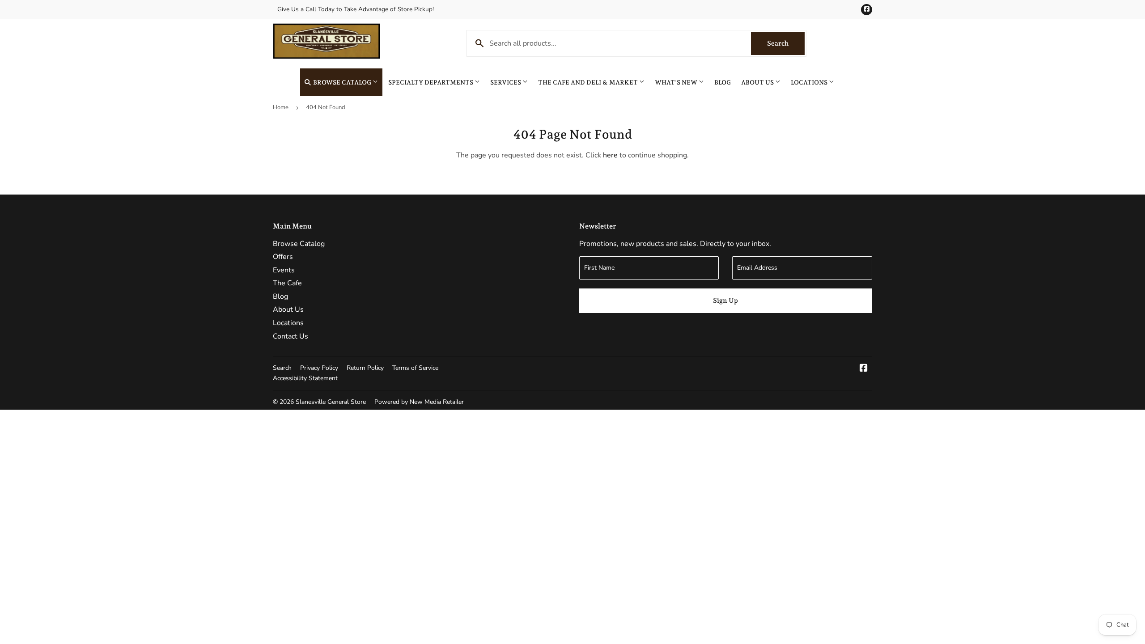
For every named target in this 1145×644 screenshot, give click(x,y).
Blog (722, 82)
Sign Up (725, 301)
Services (506, 82)
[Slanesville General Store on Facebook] (864, 369)
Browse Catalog (342, 82)
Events (284, 270)
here (610, 155)
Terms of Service (415, 368)
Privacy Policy (319, 368)
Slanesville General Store (331, 402)
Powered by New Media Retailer (419, 402)
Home (280, 107)
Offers (283, 257)
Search (786, 43)
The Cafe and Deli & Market (588, 82)
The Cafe (287, 283)
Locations (810, 82)
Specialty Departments (431, 82)
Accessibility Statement (305, 378)
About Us (758, 82)
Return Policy (365, 368)
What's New (677, 82)
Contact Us (290, 336)
